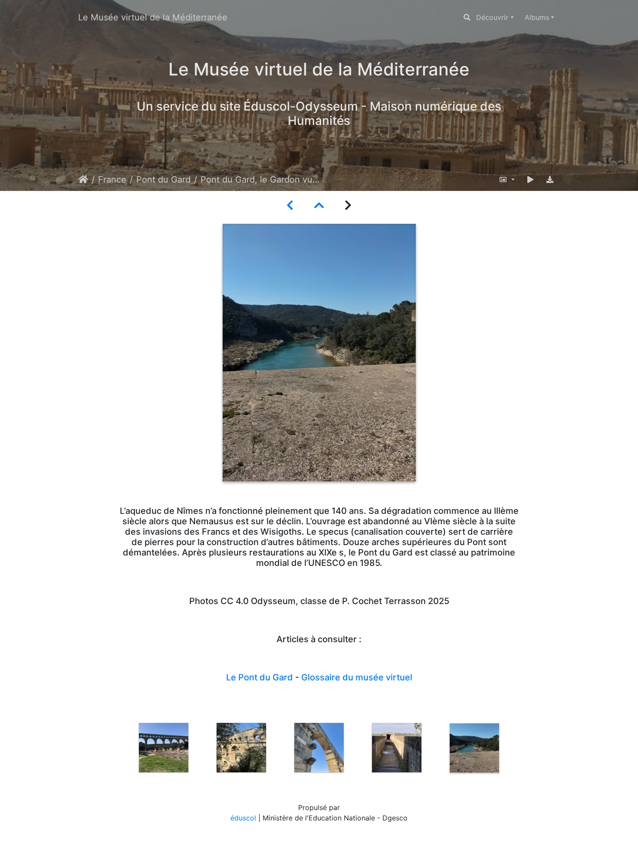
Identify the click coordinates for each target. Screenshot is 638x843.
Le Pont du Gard (259, 677)
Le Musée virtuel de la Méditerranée (152, 17)
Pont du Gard (163, 179)
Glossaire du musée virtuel (356, 677)
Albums (537, 17)
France (112, 179)
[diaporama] (530, 179)
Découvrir (492, 17)
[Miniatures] (319, 205)
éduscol (243, 818)
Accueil (83, 179)
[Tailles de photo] (506, 179)
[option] (164, 748)
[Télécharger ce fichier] (550, 179)
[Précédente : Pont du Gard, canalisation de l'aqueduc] (290, 205)
